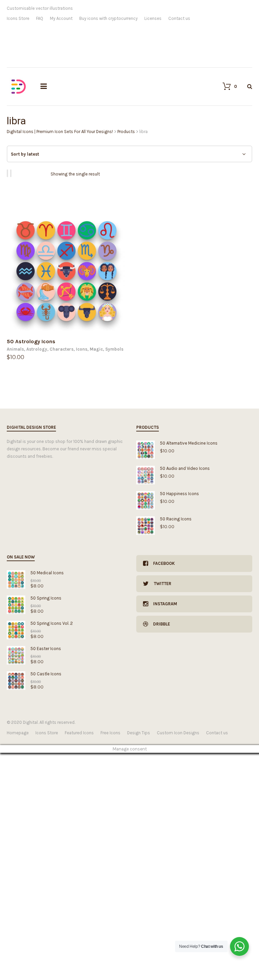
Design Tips (138, 733)
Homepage (18, 733)
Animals (15, 349)
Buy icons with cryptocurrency (108, 18)
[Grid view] (8, 173)
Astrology (36, 349)
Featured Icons (79, 733)
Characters (62, 349)
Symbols (114, 349)
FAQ (39, 18)
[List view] (11, 173)
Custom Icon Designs (178, 733)
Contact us (179, 18)
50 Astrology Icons (31, 341)
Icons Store (18, 18)
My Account (61, 18)
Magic (96, 349)
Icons (81, 349)
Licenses (153, 18)
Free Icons (110, 733)
